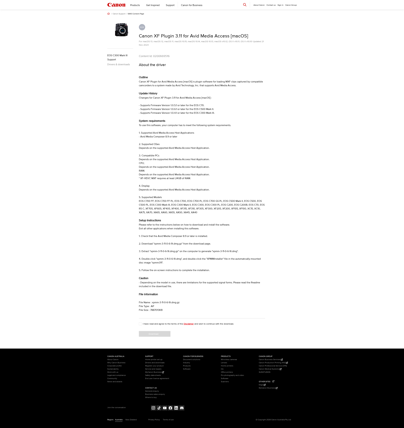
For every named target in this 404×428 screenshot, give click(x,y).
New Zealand (131, 420)
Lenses (224, 363)
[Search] (244, 4)
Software (186, 369)
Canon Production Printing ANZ (272, 363)
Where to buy (151, 397)
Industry (186, 363)
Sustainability (113, 369)
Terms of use (168, 420)
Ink (222, 369)
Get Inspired (153, 5)
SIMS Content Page (136, 14)
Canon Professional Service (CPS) (273, 366)
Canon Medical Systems (269, 369)
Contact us (271, 5)
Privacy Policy (154, 420)
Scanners (225, 381)
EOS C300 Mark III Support (117, 57)
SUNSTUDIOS (264, 372)
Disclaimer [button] (189, 324)
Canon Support (119, 14)
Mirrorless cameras (229, 359)
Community (112, 378)
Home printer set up (153, 359)
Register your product (154, 366)
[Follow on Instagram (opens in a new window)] (153, 408)
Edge (261, 385)
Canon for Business (191, 5)
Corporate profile (114, 366)
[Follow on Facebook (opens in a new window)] (170, 408)
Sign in (280, 5)
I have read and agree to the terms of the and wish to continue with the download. (188, 324)
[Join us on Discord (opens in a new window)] (181, 408)
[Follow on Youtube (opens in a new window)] (164, 408)
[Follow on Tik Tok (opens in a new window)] (159, 408)
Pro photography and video (232, 375)
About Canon (113, 359)
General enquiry (152, 391)
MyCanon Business (153, 372)
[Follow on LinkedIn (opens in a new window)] (176, 408)
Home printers (227, 366)
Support (170, 5)
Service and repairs (153, 369)
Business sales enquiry (155, 394)
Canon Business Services (270, 359)
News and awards (114, 381)
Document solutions (191, 359)
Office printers (227, 372)
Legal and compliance (116, 375)
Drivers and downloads (155, 363)
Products (135, 5)
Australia (118, 420)
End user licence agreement (157, 378)
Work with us (112, 372)
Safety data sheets (153, 375)
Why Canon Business (116, 363)
